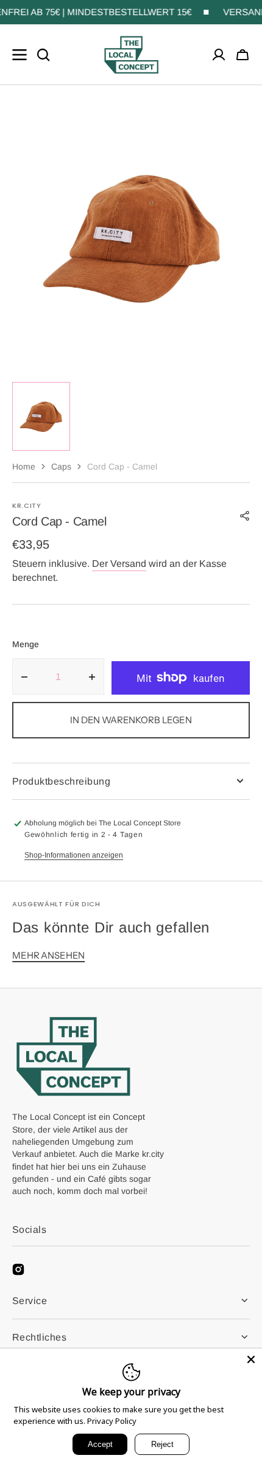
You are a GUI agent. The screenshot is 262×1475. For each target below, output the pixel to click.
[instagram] (18, 1269)
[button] (242, 54)
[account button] (218, 54)
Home (23, 466)
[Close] (251, 1359)
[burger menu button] (19, 54)
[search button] (43, 54)
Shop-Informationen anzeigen (73, 855)
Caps (61, 466)
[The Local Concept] (131, 54)
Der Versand (119, 563)
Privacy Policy (111, 1420)
